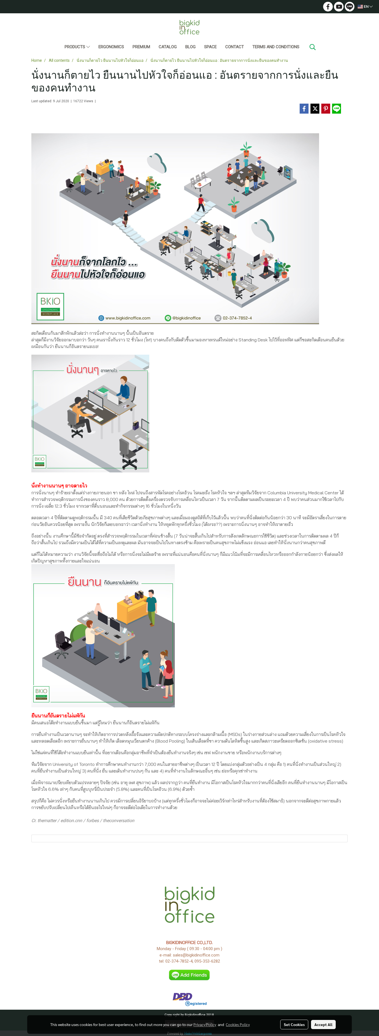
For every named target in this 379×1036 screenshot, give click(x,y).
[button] (313, 47)
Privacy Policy (204, 1024)
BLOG (190, 46)
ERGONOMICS (111, 46)
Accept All (323, 1024)
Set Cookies (294, 1024)
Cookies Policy (238, 1024)
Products (75, 46)
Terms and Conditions (275, 46)
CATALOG (168, 46)
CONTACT (234, 46)
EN (366, 6)
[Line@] (190, 975)
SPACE (210, 46)
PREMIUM (141, 46)
